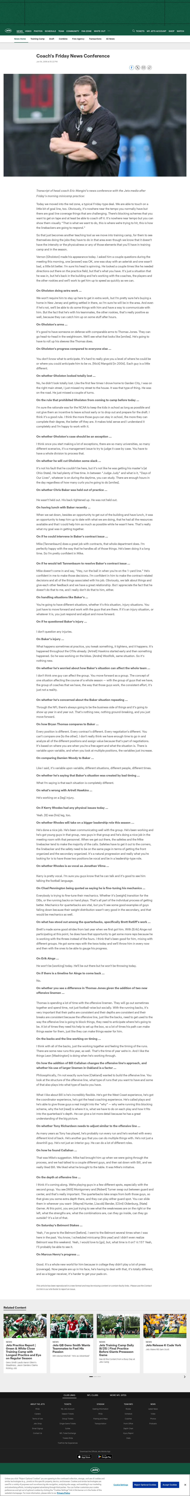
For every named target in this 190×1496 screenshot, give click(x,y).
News (153, 1404)
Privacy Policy (63, 1493)
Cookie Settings (121, 1485)
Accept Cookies (170, 1485)
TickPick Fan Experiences (68, 1443)
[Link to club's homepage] (8, 30)
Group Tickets (67, 1419)
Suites (67, 1428)
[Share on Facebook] (131, 69)
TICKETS (67, 1404)
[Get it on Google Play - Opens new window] (104, 1458)
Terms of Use (37, 1419)
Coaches (128, 1419)
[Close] (185, 1485)
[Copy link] (149, 67)
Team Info (128, 1404)
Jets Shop (38, 1423)
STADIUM (100, 1404)
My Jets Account (67, 1409)
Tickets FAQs (68, 1438)
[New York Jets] (95, 1470)
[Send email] (143, 69)
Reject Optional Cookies (145, 1485)
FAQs (37, 1409)
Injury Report (128, 1433)
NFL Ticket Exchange (68, 1433)
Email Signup (37, 1428)
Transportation (100, 1423)
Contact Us (37, 1433)
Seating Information (100, 1409)
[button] (91, 1377)
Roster (128, 1409)
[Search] (133, 31)
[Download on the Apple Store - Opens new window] (84, 1457)
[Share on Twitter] (137, 69)
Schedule (128, 1414)
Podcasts (153, 1423)
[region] (95, 1485)
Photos (153, 1419)
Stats (128, 1438)
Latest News (153, 1409)
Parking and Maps (100, 1419)
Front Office (128, 1423)
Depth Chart (128, 1428)
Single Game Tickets (68, 1423)
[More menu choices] (109, 31)
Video (153, 1414)
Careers (38, 1414)
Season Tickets (68, 1414)
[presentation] (185, 1377)
